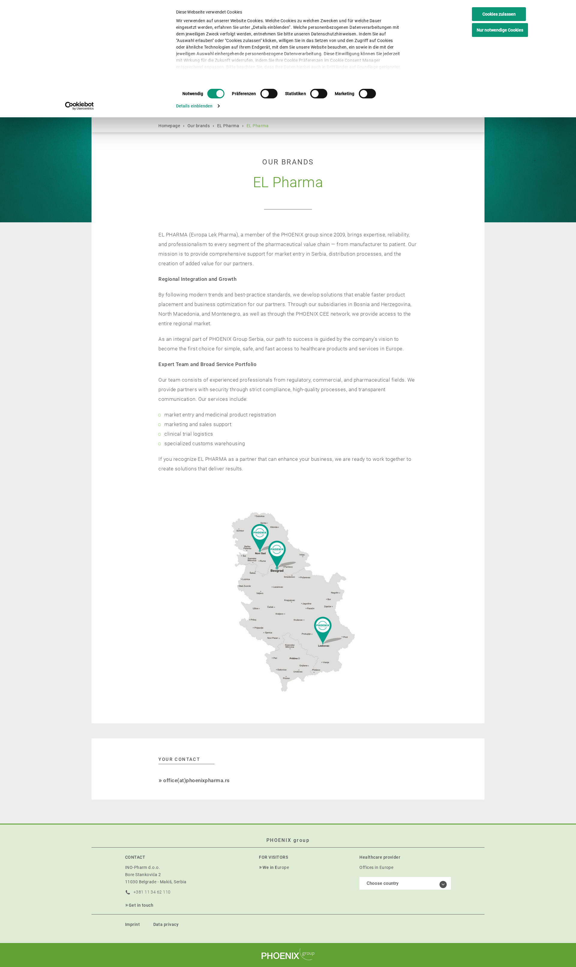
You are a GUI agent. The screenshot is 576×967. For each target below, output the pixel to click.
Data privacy (166, 924)
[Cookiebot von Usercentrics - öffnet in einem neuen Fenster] (79, 106)
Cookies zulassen (499, 14)
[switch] (269, 93)
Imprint (132, 924)
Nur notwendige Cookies (500, 30)
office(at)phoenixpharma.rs (196, 780)
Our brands (199, 125)
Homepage (169, 125)
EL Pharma (228, 125)
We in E (269, 867)
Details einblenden (194, 106)
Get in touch (141, 905)
